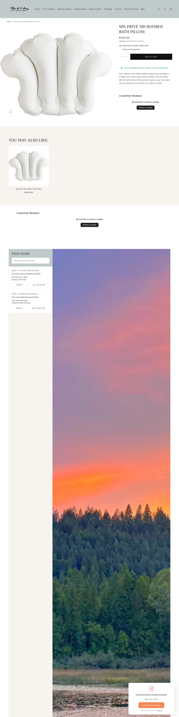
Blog (142, 9)
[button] (159, 9)
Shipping (122, 41)
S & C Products (49, 9)
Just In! (118, 9)
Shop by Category (64, 9)
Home (37, 9)
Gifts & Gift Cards (131, 9)
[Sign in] (164, 9)
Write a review (145, 107)
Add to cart (151, 57)
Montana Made (95, 9)
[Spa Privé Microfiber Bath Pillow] (29, 166)
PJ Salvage (108, 9)
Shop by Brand (80, 9)
